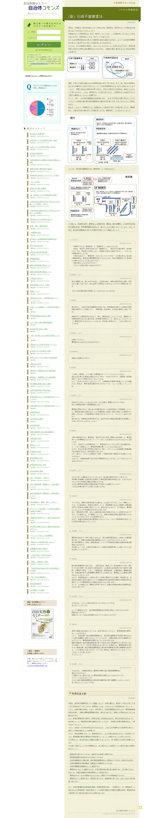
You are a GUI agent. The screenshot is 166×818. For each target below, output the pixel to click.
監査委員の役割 (40, 453)
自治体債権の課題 (40, 472)
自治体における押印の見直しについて (43, 346)
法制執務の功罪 (40, 440)
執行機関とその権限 (40, 591)
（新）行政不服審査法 (40, 578)
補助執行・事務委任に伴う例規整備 (42, 372)
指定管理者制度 (40, 585)
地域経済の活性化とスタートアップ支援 (44, 177)
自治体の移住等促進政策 (40, 253)
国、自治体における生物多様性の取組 (43, 196)
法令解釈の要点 (40, 234)
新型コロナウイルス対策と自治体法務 (43, 359)
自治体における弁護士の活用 (40, 352)
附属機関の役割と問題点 (40, 550)
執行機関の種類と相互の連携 (40, 385)
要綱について (40, 293)
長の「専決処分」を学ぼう (40, 479)
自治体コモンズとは (125, 3)
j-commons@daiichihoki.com (38, 63)
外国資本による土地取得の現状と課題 (43, 141)
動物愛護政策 (40, 260)
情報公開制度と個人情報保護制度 (42, 433)
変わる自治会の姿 (40, 247)
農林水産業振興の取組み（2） (41, 266)
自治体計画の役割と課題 (39, 330)
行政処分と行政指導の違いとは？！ (42, 543)
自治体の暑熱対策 (40, 155)
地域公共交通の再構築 (40, 190)
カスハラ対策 (40, 183)
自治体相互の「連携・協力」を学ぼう (44, 503)
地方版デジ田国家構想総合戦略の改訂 (43, 240)
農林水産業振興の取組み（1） (41, 273)
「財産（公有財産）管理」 (40, 563)
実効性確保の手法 (40, 459)
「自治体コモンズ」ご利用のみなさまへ (38, 76)
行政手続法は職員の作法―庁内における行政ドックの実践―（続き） (45, 204)
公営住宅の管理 (40, 365)
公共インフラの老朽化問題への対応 (42, 148)
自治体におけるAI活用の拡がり (41, 221)
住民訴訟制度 (40, 427)
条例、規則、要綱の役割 (40, 227)
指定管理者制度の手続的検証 (40, 391)
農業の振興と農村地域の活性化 (41, 170)
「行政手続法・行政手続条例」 (41, 556)
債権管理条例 (40, 413)
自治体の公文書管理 (40, 135)
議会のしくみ (40, 446)
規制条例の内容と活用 (40, 466)
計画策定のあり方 (40, 280)
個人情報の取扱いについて (125, 811)
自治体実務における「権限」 (40, 286)
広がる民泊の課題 (36, 420)
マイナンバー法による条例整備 (42, 537)
